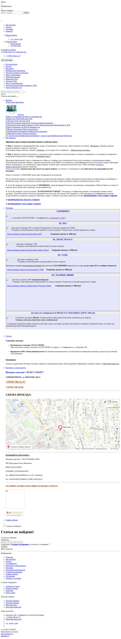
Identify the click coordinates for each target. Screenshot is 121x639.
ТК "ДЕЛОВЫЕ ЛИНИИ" (63, 275)
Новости (9, 31)
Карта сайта (10, 593)
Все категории (11, 64)
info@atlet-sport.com (13, 619)
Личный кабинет (12, 601)
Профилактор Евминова (15, 71)
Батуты (8, 66)
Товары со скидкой (13, 578)
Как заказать (11, 25)
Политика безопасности (15, 570)
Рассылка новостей (13, 607)
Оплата (9, 27)
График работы (12, 520)
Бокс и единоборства (14, 83)
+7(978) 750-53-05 (14, 387)
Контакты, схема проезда (16, 368)
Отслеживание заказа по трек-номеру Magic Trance (28, 250)
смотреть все (21, 52)
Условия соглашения (14, 572)
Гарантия (9, 557)
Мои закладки (11, 605)
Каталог (9, 100)
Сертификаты (11, 564)
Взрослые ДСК (12, 79)
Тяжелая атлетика (13, 77)
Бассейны (9, 69)
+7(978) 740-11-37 (15, 381)
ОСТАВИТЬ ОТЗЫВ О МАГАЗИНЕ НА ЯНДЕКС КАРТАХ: (32, 486)
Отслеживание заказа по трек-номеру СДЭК (25, 270)
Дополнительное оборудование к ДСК (21, 85)
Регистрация (15, 44)
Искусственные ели (14, 88)
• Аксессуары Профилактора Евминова (56, 136)
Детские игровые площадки (17, 73)
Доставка (9, 29)
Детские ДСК (11, 81)
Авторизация (15, 46)
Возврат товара (12, 588)
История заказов (12, 603)
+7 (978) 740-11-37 (13, 56)
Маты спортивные (13, 75)
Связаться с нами (12, 586)
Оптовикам (10, 576)
